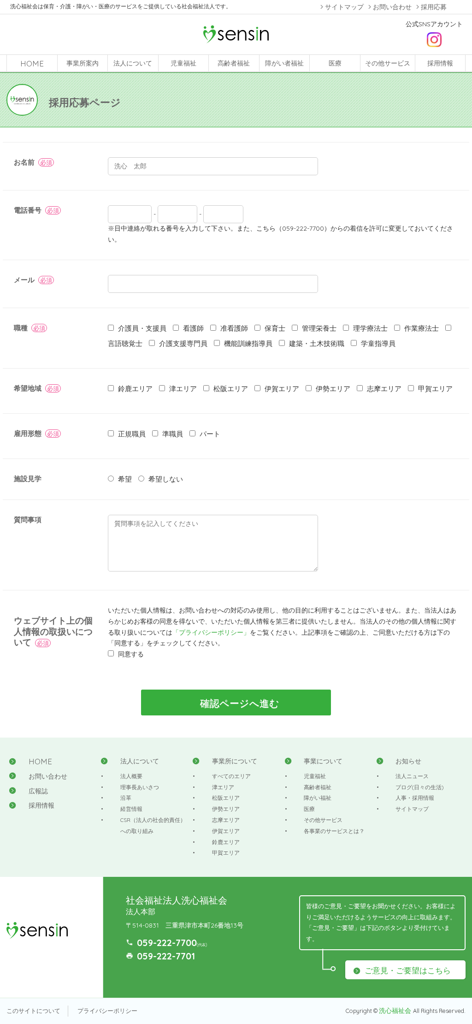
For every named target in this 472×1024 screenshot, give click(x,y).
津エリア (223, 787)
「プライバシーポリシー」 (211, 632)
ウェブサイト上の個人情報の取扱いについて (53, 631)
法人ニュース (412, 776)
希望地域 (27, 388)
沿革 (125, 797)
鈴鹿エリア (226, 842)
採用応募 (434, 7)
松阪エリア (226, 797)
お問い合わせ (392, 7)
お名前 (24, 162)
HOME (32, 63)
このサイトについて (33, 1010)
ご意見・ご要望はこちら (408, 970)
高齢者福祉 (234, 63)
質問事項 (27, 519)
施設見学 (27, 478)
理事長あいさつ (139, 787)
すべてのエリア (231, 776)
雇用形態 (27, 433)
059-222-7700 (167, 942)
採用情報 (440, 63)
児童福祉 (183, 63)
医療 (335, 63)
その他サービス (387, 63)
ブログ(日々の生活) (419, 787)
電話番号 (27, 210)
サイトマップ (344, 7)
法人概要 (131, 776)
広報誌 (38, 791)
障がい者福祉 (284, 63)
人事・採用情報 (414, 797)
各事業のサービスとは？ (334, 831)
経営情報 (131, 808)
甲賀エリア (226, 852)
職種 (21, 327)
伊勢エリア (226, 808)
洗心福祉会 (396, 1010)
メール (24, 279)
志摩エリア (226, 819)
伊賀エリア (226, 831)
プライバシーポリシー (107, 1010)
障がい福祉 (317, 797)
